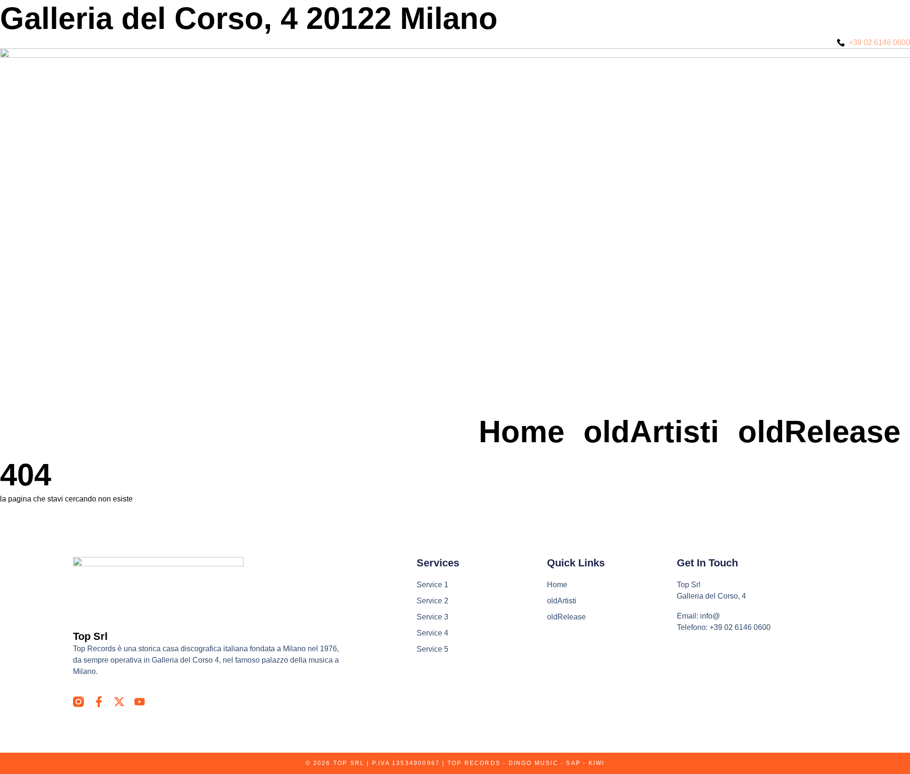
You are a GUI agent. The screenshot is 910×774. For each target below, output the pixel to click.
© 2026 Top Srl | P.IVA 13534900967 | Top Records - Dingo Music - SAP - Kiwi (455, 763)
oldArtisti (651, 431)
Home (521, 431)
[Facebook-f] (98, 701)
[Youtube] (139, 701)
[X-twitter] (119, 701)
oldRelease (819, 431)
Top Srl (90, 636)
